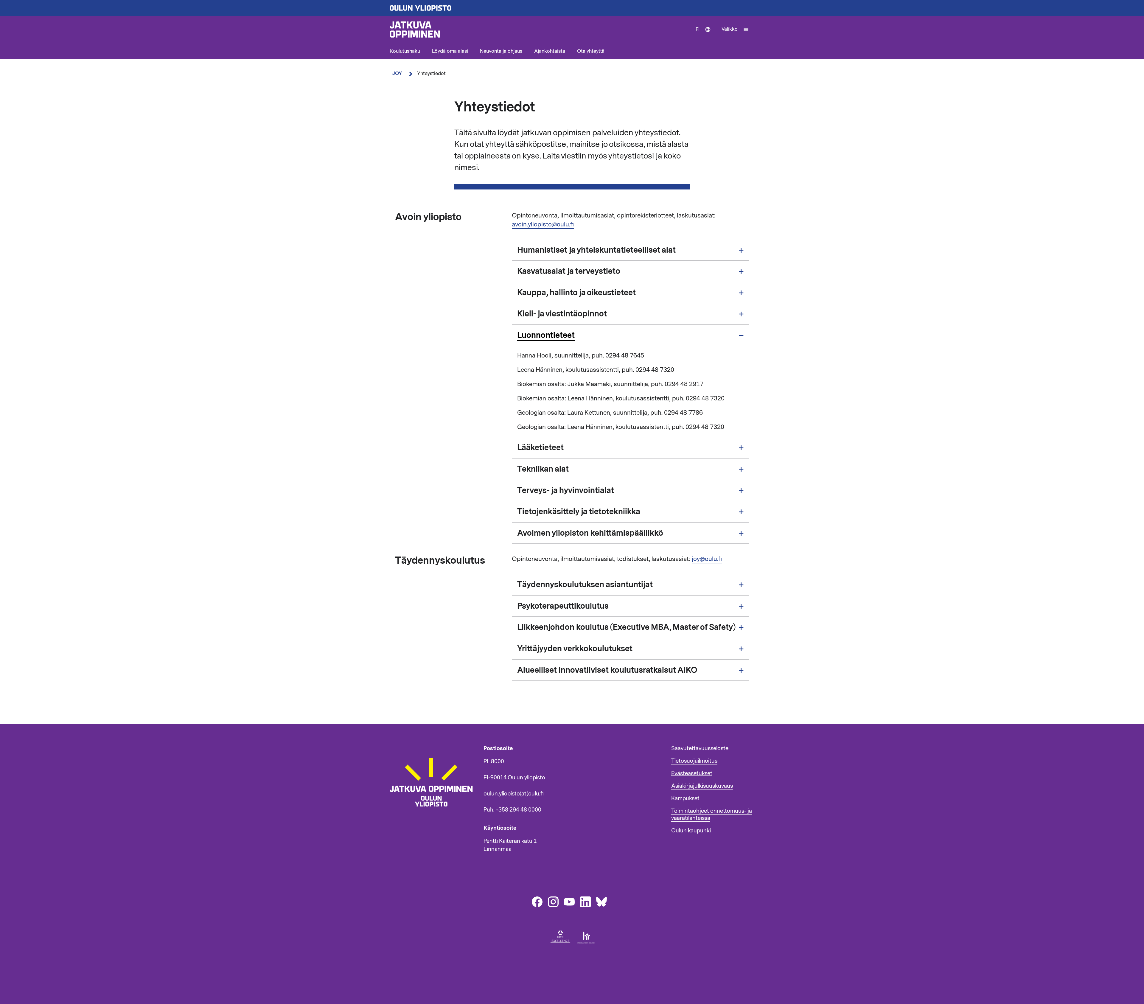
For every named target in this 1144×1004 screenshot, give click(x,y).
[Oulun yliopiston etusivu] (572, 8)
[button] (735, 29)
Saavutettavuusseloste (699, 748)
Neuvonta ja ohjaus (501, 51)
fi (706, 34)
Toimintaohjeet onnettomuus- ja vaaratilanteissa (711, 814)
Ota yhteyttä (590, 51)
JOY (397, 73)
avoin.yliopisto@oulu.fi (543, 224)
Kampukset (685, 798)
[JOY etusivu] (434, 818)
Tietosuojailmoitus (694, 761)
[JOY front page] (540, 29)
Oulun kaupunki (691, 830)
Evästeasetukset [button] (691, 773)
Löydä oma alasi (450, 51)
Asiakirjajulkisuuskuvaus (702, 786)
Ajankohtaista (549, 51)
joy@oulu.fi (707, 559)
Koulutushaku (405, 51)
